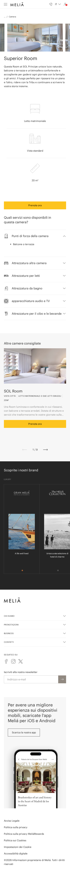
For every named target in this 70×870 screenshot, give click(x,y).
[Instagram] (13, 661)
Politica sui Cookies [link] (15, 840)
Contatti (9, 642)
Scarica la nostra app (24, 732)
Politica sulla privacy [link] (15, 827)
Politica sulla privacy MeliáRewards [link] (24, 833)
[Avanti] (45, 450)
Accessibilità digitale (16, 853)
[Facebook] (6, 661)
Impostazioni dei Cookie (17, 847)
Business (9, 633)
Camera (12, 16)
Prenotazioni (11, 624)
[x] (20, 661)
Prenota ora (35, 205)
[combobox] (57, 4)
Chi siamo (9, 616)
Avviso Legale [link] (12, 820)
